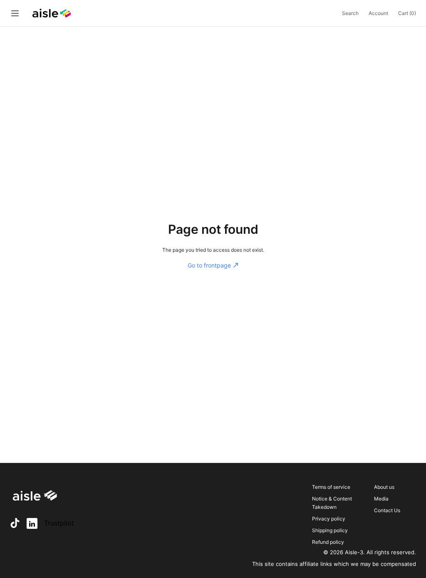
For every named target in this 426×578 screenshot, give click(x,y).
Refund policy (328, 542)
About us (384, 487)
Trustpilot (59, 523)
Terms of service (331, 487)
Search (350, 13)
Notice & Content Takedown (332, 502)
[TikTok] (15, 523)
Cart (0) (407, 13)
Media (381, 498)
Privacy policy (328, 518)
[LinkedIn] (32, 523)
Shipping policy (330, 530)
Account (378, 13)
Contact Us (387, 510)
